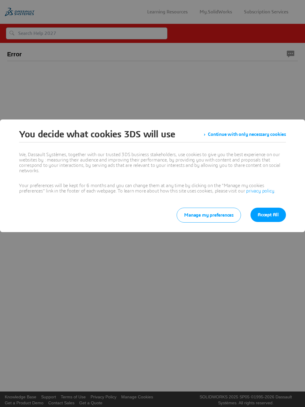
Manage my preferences (209, 215)
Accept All (268, 214)
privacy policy (260, 191)
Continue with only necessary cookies (247, 134)
